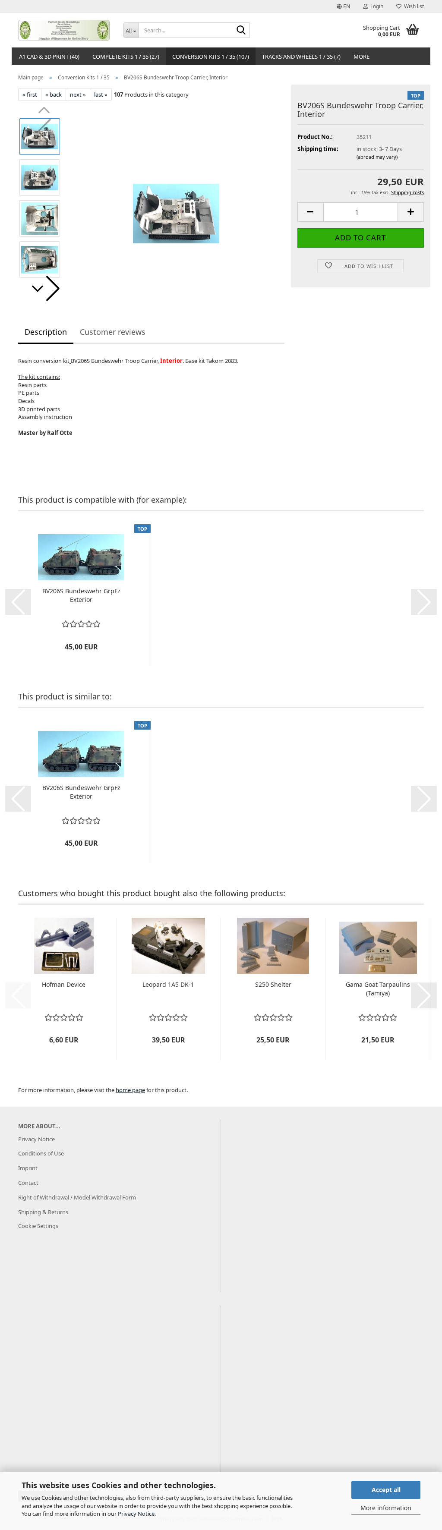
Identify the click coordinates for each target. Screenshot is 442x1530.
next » (78, 94)
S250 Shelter (273, 984)
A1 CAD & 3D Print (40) (49, 56)
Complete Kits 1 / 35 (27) (125, 56)
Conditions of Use (41, 1153)
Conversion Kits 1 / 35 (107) (210, 56)
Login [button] (375, 6)
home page (130, 1090)
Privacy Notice (136, 1513)
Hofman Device (63, 984)
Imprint (28, 1168)
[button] (343, 6)
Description (46, 332)
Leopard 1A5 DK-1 (168, 984)
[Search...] (241, 30)
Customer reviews (112, 332)
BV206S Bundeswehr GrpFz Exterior (81, 595)
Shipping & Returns (43, 1212)
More (361, 56)
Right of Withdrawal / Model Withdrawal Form (77, 1197)
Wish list (412, 6)
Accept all (386, 1490)
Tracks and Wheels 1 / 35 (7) (301, 56)
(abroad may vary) (377, 157)
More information (385, 1508)
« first (29, 94)
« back (53, 94)
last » (100, 94)
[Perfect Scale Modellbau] (64, 30)
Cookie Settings (38, 1226)
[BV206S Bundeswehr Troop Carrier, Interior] (176, 197)
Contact (28, 1183)
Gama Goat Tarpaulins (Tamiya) (378, 988)
